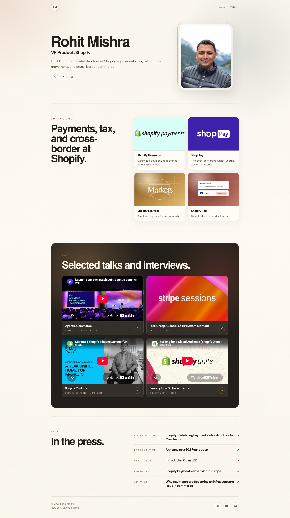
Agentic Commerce (78, 326)
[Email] (71, 76)
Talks (233, 7)
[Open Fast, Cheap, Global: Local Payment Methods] (187, 299)
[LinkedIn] (63, 76)
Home (221, 7)
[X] (54, 76)
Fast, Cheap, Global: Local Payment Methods (179, 326)
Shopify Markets (76, 388)
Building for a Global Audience (170, 388)
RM (55, 7)
